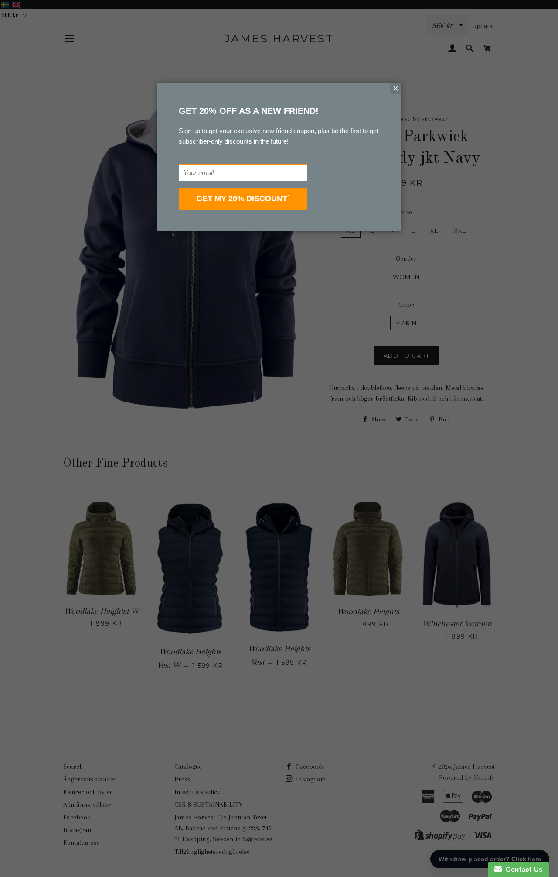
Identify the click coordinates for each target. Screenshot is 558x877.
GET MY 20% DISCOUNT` (243, 198)
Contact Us (522, 869)
